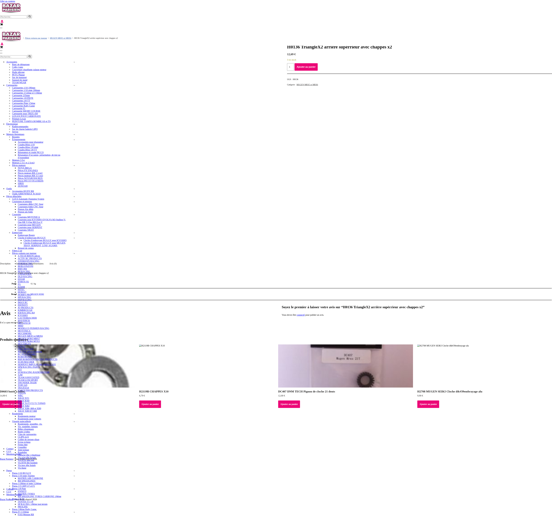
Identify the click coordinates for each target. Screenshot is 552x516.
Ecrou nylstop (24, 442)
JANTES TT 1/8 (25, 501)
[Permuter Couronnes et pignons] (74, 201)
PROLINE (23, 507)
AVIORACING (25, 263)
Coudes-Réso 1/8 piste (28, 147)
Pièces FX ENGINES (28, 170)
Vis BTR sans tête (26, 460)
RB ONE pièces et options (30, 351)
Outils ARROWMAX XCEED (26, 194)
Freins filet (22, 444)
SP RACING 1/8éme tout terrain (32, 504)
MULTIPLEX (24, 344)
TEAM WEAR (19, 82)
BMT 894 (22, 269)
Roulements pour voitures (29, 419)
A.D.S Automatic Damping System (28, 199)
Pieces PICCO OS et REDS (30, 181)
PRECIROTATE (25, 349)
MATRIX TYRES (26, 494)
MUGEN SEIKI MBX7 (29, 338)
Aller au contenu (7, 1)
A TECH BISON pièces (29, 256)
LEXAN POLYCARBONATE (26, 116)
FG (19, 284)
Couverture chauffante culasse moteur (29, 69)
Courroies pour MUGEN (29, 225)
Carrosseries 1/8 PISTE (22, 98)
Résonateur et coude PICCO (31, 152)
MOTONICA (24, 331)
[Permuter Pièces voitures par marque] (74, 253)
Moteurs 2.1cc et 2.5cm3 (23, 163)
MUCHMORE (25, 333)
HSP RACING (25, 300)
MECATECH (24, 323)
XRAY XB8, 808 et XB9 (29, 408)
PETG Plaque (18, 75)
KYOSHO (23, 315)
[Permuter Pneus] (74, 470)
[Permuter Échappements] (74, 139)
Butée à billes (24, 432)
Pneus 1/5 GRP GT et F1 (23, 486)
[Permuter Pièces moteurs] (74, 165)
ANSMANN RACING (28, 261)
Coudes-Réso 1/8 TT (27, 150)
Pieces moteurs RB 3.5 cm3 (30, 175)
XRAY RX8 (23, 400)
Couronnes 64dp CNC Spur (30, 206)
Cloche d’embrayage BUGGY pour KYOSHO (45, 240)
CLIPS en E (23, 437)
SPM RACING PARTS (29, 367)
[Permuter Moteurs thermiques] (74, 134)
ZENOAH (23, 186)
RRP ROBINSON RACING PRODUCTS (37, 359)
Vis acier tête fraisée (27, 457)
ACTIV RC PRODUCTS (30, 258)
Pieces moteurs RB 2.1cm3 (30, 173)
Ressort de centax (26, 248)
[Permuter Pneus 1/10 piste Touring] (74, 476)
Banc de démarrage (21, 64)
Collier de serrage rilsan (28, 439)
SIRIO (21, 183)
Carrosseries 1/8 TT (21, 100)
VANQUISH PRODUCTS (30, 390)
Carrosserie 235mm (21, 95)
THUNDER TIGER (27, 382)
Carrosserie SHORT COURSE (26, 111)
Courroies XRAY (26, 230)
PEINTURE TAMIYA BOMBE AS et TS (31, 121)
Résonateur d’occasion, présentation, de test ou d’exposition (39, 156)
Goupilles (22, 447)
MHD (20, 325)
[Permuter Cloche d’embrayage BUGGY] (74, 238)
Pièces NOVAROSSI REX (30, 178)
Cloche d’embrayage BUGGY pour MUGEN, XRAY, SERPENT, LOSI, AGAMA (45, 244)
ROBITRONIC (25, 356)
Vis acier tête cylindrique (29, 455)
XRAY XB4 (23, 406)
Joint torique (23, 450)
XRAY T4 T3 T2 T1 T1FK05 (31, 403)
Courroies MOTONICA (29, 217)
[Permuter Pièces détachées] (74, 196)
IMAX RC (23, 302)
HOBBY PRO (24, 294)
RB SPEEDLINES (26, 481)
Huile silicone (18, 72)
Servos (15, 131)
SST (20, 369)
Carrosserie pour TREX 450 (25, 113)
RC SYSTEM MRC (27, 354)
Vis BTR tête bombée (28, 463)
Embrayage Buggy (26, 235)
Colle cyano (17, 67)
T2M (20, 375)
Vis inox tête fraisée (27, 465)
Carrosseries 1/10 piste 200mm (26, 90)
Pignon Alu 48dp (25, 209)
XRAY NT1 (23, 398)
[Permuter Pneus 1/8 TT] (74, 499)
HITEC (21, 289)
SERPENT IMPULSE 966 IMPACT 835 (37, 364)
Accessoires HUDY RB (23, 191)
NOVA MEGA (25, 168)
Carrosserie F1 (18, 108)
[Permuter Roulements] (74, 414)
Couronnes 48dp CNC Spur (30, 204)
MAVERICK (24, 320)
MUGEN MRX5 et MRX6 (30, 336)
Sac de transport (19, 77)
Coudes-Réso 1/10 (26, 144)
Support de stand (19, 80)
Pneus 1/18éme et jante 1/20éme (26, 483)
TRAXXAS (23, 388)
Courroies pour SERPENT (30, 227)
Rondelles (22, 452)
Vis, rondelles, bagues (28, 426)
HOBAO (22, 292)
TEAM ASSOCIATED (28, 377)
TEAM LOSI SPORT (28, 380)
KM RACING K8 (26, 313)
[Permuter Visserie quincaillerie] (74, 421)
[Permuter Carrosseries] (74, 85)
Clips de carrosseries (27, 434)
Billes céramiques (26, 429)
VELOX (22, 393)
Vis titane (22, 468)
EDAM (21, 279)
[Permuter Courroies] (74, 214)
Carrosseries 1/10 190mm (23, 88)
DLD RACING (25, 276)
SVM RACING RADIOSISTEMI (33, 372)
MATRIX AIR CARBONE (30, 478)
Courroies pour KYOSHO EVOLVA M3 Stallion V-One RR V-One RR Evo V (42, 220)
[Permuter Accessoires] (74, 62)
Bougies (16, 137)
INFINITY (23, 305)
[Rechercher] (29, 16)
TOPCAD (22, 385)
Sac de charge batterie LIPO (25, 129)
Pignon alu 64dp (25, 212)
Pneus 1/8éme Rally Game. (24, 509)
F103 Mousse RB (26, 514)
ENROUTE (23, 281)
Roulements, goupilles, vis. (30, 424)
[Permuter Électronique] (74, 124)
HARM (21, 287)
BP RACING (24, 271)
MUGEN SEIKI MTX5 (29, 341)
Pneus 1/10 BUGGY (21, 473)
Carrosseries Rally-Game (23, 106)
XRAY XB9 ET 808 (27, 411)
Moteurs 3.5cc (18, 160)
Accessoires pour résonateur (30, 142)
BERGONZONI (25, 266)
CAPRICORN (24, 274)
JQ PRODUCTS (25, 307)
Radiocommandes (20, 126)
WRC (20, 395)
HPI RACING (24, 297)
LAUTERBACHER (27, 318)
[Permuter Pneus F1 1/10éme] (74, 512)
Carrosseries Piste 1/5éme (23, 103)
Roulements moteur (27, 416)
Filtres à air (17, 250)
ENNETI (22, 491)
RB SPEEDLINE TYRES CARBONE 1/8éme (39, 496)
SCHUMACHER (26, 362)
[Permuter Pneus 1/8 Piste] (74, 489)
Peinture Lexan (19, 119)
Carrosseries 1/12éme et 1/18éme (27, 93)
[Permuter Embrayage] (74, 232)
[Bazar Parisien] (11, 12)
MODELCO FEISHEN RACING (33, 328)
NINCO (21, 346)
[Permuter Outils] (74, 189)
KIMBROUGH (25, 310)
